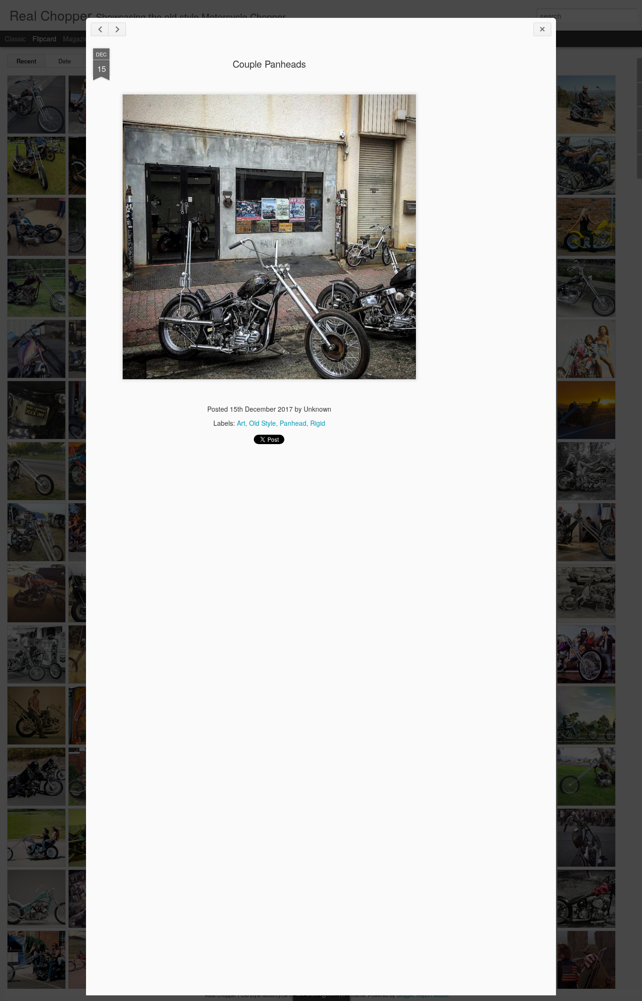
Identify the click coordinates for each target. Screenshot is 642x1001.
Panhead (293, 423)
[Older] (117, 29)
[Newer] (100, 29)
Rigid (317, 423)
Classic (15, 38)
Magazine (77, 38)
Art (241, 423)
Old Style (262, 423)
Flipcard (44, 38)
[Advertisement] (497, 196)
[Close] (542, 29)
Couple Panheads (269, 63)
